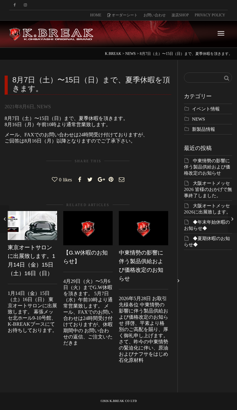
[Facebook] (15, 5)
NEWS (44, 106)
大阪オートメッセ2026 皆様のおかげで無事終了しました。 (208, 189)
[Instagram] (25, 5)
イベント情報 (206, 108)
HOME (95, 15)
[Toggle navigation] (221, 33)
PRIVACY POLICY (210, 15)
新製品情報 (203, 129)
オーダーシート (124, 15)
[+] (32, 225)
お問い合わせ (154, 15)
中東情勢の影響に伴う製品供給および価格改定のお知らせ (207, 167)
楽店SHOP (180, 15)
